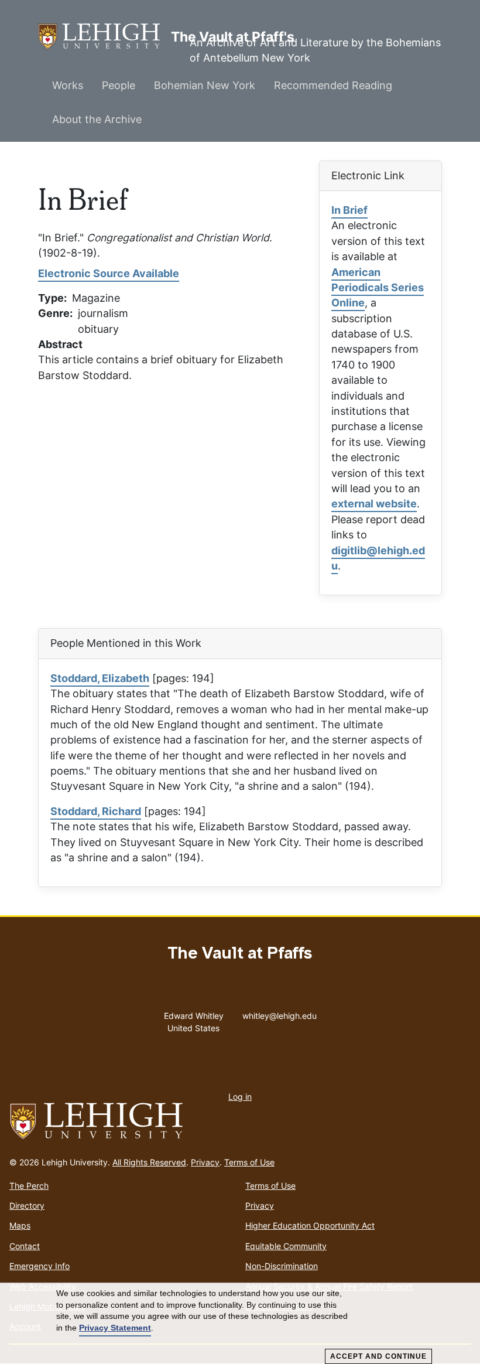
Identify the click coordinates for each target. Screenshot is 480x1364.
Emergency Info (39, 1265)
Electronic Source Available (108, 273)
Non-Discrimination (281, 1265)
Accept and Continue (378, 1356)
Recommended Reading (333, 85)
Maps (19, 1225)
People (118, 85)
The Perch (29, 1185)
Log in (240, 1096)
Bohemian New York (204, 85)
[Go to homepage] (240, 1121)
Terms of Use (249, 1162)
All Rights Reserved (149, 1162)
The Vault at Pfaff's (104, 36)
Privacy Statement (115, 1327)
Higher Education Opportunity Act (310, 1225)
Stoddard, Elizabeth (99, 678)
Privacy (205, 1162)
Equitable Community (286, 1246)
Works (67, 85)
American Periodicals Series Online (377, 288)
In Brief (349, 210)
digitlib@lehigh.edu (378, 558)
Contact (24, 1246)
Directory (26, 1205)
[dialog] (240, 1323)
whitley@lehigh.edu (279, 1013)
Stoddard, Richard (95, 811)
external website (374, 503)
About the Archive (97, 119)
